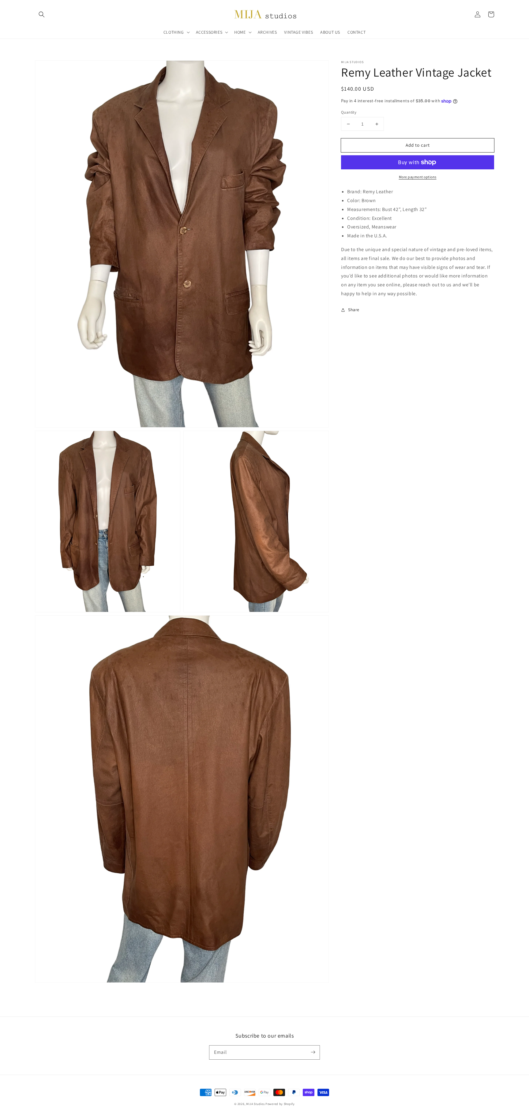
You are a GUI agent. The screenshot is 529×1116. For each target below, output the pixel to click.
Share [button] (353, 309)
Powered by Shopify (280, 1104)
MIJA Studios (255, 1104)
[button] (41, 14)
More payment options (418, 177)
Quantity (348, 112)
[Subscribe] (313, 1052)
